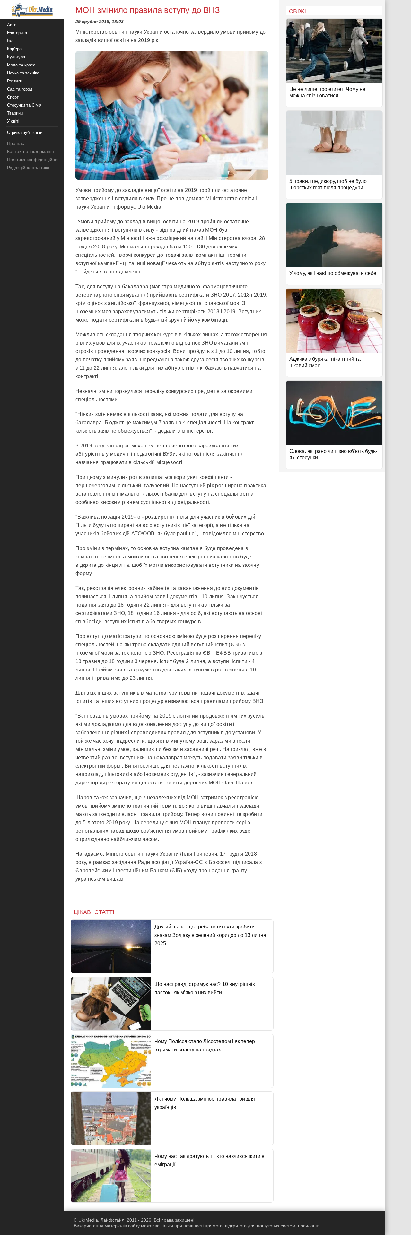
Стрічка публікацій (24, 132)
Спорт (13, 97)
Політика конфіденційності (35, 159)
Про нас (15, 143)
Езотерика (17, 32)
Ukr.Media (149, 207)
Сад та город (19, 89)
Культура (16, 57)
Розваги (14, 81)
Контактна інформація (30, 151)
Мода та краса (21, 65)
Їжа (10, 41)
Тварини (15, 113)
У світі (13, 121)
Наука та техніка (23, 73)
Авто (11, 24)
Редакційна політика (28, 167)
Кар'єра (14, 49)
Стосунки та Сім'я (24, 105)
